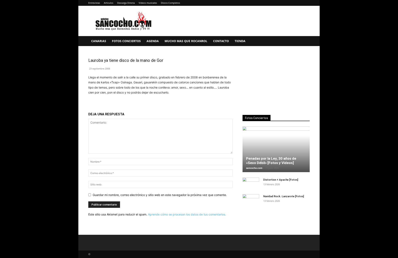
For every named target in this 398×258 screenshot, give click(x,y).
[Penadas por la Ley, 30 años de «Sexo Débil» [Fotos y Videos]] (276, 149)
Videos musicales (148, 2)
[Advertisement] (276, 81)
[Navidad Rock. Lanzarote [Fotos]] (251, 200)
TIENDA (240, 41)
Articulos (108, 2)
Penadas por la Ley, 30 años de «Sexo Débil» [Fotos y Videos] (271, 160)
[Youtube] (306, 3)
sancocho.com (254, 167)
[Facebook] (272, 3)
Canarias (98, 41)
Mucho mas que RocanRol (186, 41)
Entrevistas (94, 2)
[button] (305, 41)
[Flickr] (279, 3)
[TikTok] (300, 3)
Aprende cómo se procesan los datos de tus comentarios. (187, 214)
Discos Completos (170, 2)
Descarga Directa (126, 2)
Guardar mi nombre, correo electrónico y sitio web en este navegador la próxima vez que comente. (160, 195)
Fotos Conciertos (126, 41)
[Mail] (293, 3)
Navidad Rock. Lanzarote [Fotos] (283, 196)
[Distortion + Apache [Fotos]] (251, 184)
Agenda (153, 41)
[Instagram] (286, 3)
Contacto (221, 41)
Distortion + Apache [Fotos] (280, 179)
